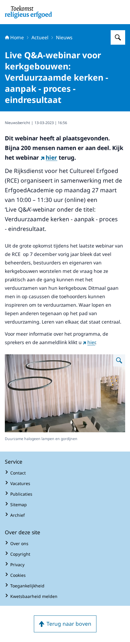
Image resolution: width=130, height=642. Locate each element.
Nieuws (64, 37)
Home (17, 37)
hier (51, 157)
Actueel (39, 37)
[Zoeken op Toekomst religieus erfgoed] (118, 37)
